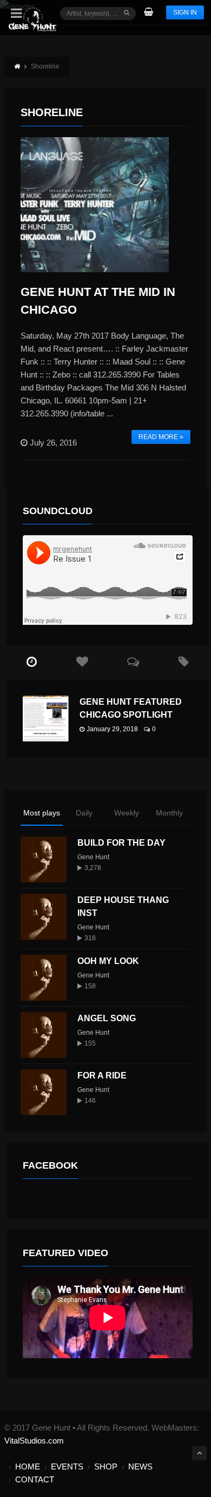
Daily (84, 812)
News (140, 1466)
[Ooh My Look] (44, 978)
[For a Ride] (44, 1092)
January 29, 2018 (112, 729)
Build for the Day (121, 842)
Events (67, 1466)
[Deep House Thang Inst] (44, 917)
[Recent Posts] (31, 662)
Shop (105, 1466)
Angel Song (106, 1018)
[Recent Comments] (133, 662)
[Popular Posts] (82, 662)
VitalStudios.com (34, 1440)
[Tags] (183, 662)
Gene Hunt (93, 857)
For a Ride (102, 1075)
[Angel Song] (44, 1035)
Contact (34, 1479)
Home (27, 1466)
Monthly (169, 812)
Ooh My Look (108, 961)
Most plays (41, 812)
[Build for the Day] (44, 859)
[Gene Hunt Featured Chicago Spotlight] (46, 718)
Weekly (126, 812)
